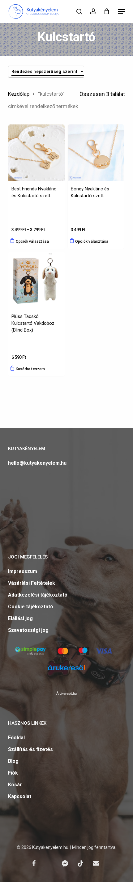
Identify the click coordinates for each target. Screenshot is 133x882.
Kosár (15, 785)
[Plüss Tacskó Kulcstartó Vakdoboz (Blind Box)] (36, 280)
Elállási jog (20, 618)
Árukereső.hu (66, 693)
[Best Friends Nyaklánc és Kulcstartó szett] (36, 152)
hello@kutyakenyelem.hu (37, 463)
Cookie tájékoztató (30, 607)
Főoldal (16, 738)
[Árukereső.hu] (66, 671)
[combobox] (46, 72)
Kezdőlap (18, 94)
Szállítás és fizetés (30, 749)
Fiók (13, 773)
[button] (121, 11)
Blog (13, 761)
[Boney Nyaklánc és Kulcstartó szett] (96, 152)
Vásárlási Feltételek (31, 583)
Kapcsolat (19, 796)
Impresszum (22, 571)
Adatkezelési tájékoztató (37, 595)
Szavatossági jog (28, 630)
